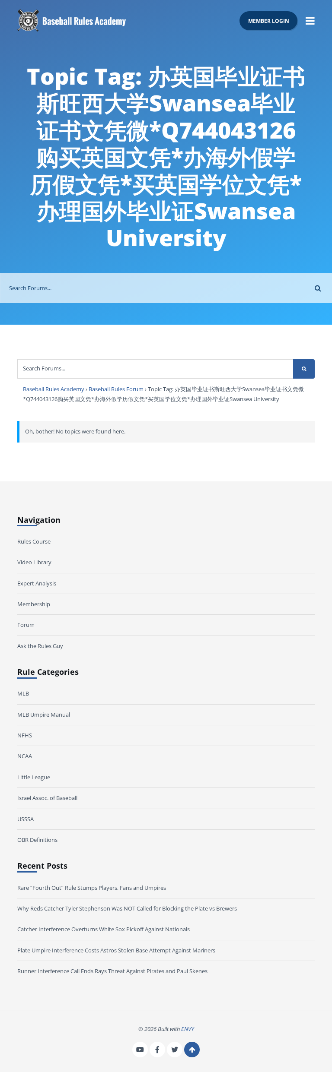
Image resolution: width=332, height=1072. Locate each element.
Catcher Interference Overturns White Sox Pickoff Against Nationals (103, 929)
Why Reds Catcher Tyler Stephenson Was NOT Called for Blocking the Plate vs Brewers (127, 908)
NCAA (24, 756)
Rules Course (34, 541)
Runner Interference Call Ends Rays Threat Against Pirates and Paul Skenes (112, 971)
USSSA (25, 819)
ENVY (187, 1029)
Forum (26, 625)
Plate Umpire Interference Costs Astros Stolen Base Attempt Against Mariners (116, 950)
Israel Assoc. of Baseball (47, 798)
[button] (310, 20)
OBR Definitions (37, 840)
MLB (23, 693)
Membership (33, 604)
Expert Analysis (36, 583)
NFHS (24, 735)
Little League (33, 777)
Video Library (34, 562)
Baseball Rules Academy (53, 389)
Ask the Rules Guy (40, 646)
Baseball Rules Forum (116, 389)
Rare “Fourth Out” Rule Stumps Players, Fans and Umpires (91, 888)
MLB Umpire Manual (43, 714)
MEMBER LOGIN (268, 20)
